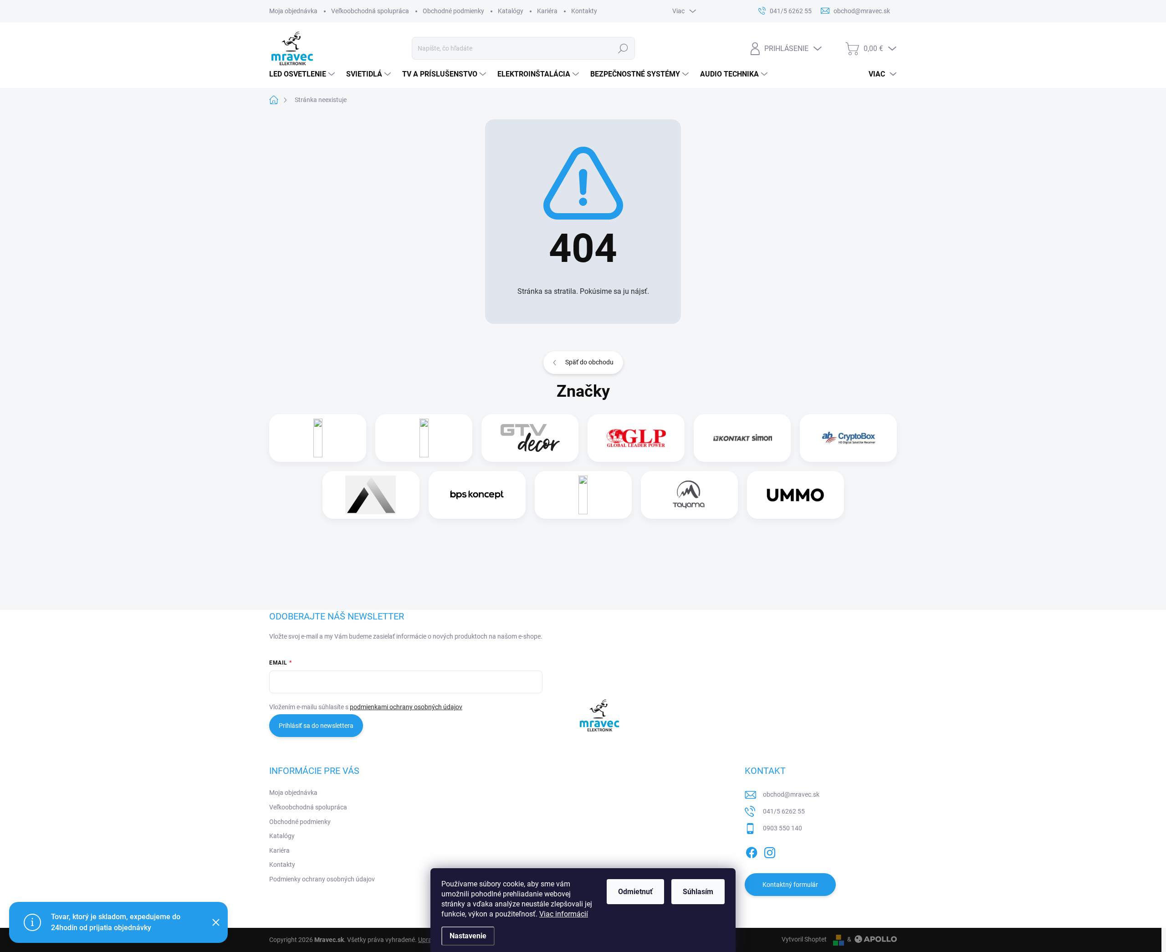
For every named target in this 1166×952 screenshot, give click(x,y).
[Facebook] (751, 851)
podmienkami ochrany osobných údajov (406, 707)
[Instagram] (770, 851)
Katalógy (510, 11)
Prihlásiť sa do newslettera (316, 725)
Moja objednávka (293, 11)
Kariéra (547, 11)
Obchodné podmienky (453, 11)
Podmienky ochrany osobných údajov (322, 879)
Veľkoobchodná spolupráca (370, 11)
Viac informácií (563, 914)
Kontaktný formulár (790, 884)
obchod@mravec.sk (791, 794)
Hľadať (623, 48)
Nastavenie (468, 936)
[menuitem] (303, 74)
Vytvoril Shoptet (804, 939)
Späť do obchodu (589, 362)
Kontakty (584, 11)
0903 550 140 (782, 828)
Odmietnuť (635, 891)
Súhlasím (698, 891)
